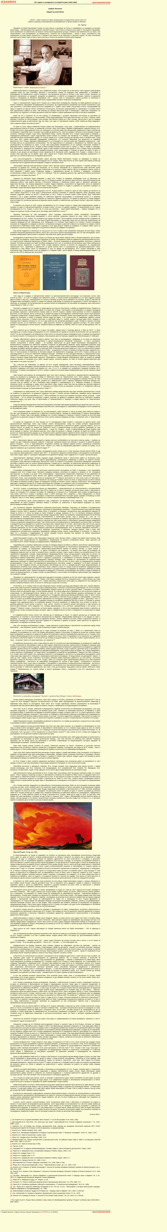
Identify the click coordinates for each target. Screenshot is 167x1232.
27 (69, 1047)
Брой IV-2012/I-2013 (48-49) (101, 2)
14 (48, 447)
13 (20, 436)
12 (21, 401)
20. (11, 1171)
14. (11, 1155)
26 (35, 1020)
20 (99, 703)
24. (11, 1184)
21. (11, 1175)
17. (11, 1162)
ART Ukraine (76, 696)
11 (43, 395)
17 (54, 639)
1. (11, 1120)
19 (94, 699)
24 (99, 996)
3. (11, 1126)
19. (11, 1167)
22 (20, 868)
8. (11, 1140)
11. (11, 1148)
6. (11, 1135)
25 (20, 1015)
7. (11, 1137)
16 (17, 607)
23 (95, 870)
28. (11, 1195)
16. (11, 1160)
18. (11, 1165)
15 (57, 477)
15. (11, 1158)
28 (45, 1062)
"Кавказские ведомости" (38, 87)
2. (11, 1122)
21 (65, 731)
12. (11, 1151)
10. (11, 1146)
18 (16, 668)
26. (11, 1191)
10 (50, 387)
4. (11, 1130)
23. (11, 1182)
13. (11, 1153)
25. (11, 1187)
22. (11, 1180)
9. (11, 1144)
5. (11, 1132)
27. (11, 1193)
